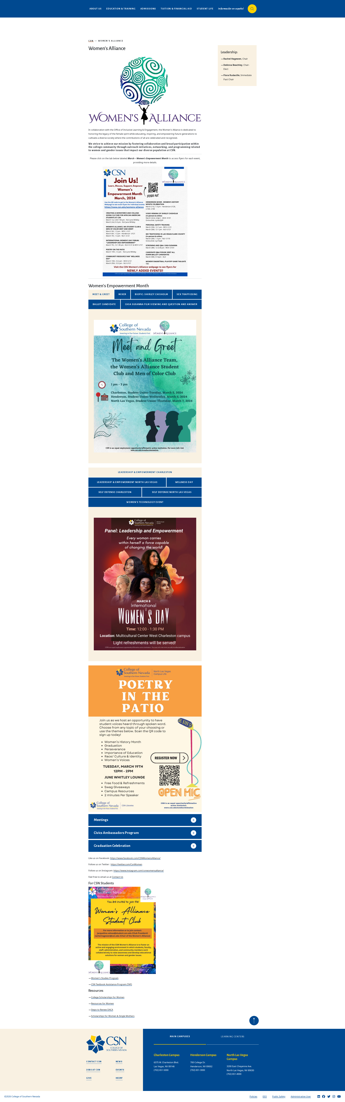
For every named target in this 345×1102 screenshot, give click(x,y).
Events (120, 1070)
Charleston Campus (167, 1055)
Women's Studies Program (104, 978)
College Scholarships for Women (107, 997)
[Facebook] (323, 1096)
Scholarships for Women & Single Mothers (112, 1016)
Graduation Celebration (112, 846)
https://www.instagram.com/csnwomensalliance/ (138, 870)
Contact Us (117, 876)
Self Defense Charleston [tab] (115, 492)
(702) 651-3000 (197, 1070)
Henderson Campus (203, 1055)
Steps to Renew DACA (102, 1009)
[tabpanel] (145, 386)
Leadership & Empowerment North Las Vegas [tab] (127, 482)
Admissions (148, 9)
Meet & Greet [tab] (101, 294)
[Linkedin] (318, 1096)
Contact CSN (94, 1061)
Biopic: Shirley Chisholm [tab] (151, 294)
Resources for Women (102, 1003)
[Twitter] (328, 1096)
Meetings (101, 820)
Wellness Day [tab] (184, 482)
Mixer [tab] (122, 294)
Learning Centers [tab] (232, 1036)
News (119, 1061)
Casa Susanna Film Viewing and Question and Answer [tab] (161, 304)
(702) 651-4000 (234, 1073)
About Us (95, 9)
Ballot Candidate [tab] (104, 304)
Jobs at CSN (93, 1070)
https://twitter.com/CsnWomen (126, 864)
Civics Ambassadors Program (116, 833)
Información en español (231, 9)
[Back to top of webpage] (254, 1020)
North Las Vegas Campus (237, 1057)
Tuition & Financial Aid (176, 9)
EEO (265, 1096)
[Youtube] (339, 1096)
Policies (253, 1096)
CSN (91, 41)
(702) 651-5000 (161, 1070)
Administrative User (301, 1096)
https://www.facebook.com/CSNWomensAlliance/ (135, 858)
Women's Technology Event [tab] (144, 502)
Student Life (205, 9)
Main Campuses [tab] (180, 1036)
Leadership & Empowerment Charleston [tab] (145, 472)
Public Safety (278, 1096)
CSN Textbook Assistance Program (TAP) (111, 984)
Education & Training (120, 9)
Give (89, 1078)
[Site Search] (252, 8)
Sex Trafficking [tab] (187, 294)
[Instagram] (333, 1096)
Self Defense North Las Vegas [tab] (172, 492)
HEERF (119, 1078)
